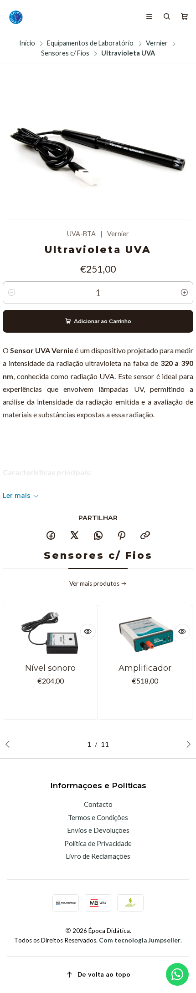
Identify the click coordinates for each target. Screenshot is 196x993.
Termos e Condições (98, 817)
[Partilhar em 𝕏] (74, 535)
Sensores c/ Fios (65, 53)
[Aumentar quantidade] (184, 293)
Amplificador (145, 668)
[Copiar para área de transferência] (145, 535)
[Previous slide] (9, 744)
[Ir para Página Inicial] (15, 16)
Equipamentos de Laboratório (90, 43)
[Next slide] (186, 744)
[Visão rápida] (88, 631)
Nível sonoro (50, 668)
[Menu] (149, 17)
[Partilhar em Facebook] (51, 535)
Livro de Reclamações (98, 856)
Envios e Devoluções (98, 830)
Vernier (157, 43)
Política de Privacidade (98, 843)
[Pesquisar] (167, 17)
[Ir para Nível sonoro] (50, 633)
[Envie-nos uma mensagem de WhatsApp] (177, 974)
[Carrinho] (184, 17)
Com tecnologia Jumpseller (140, 940)
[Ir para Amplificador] (145, 633)
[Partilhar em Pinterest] (121, 535)
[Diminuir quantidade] (11, 293)
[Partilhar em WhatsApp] (98, 535)
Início (27, 43)
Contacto (98, 804)
